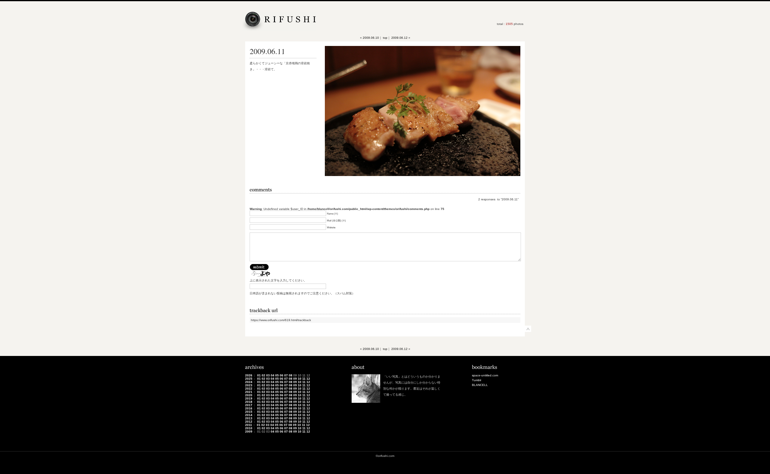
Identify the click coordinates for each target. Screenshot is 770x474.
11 (304, 378)
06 (281, 375)
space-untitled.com (485, 375)
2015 (248, 411)
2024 (248, 382)
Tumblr (476, 380)
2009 (248, 431)
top (385, 37)
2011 (248, 425)
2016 (248, 408)
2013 (248, 418)
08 (290, 375)
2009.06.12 (399, 37)
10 (299, 378)
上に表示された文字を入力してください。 (278, 280)
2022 (248, 388)
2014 (248, 415)
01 (259, 375)
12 (308, 378)
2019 (248, 398)
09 (295, 378)
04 (272, 375)
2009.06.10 (371, 37)
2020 (248, 395)
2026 (248, 375)
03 (268, 375)
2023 (248, 385)
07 (286, 375)
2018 (248, 401)
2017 (248, 405)
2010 (248, 428)
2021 (248, 391)
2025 (248, 378)
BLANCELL (480, 385)
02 (263, 375)
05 (277, 375)
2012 (248, 421)
